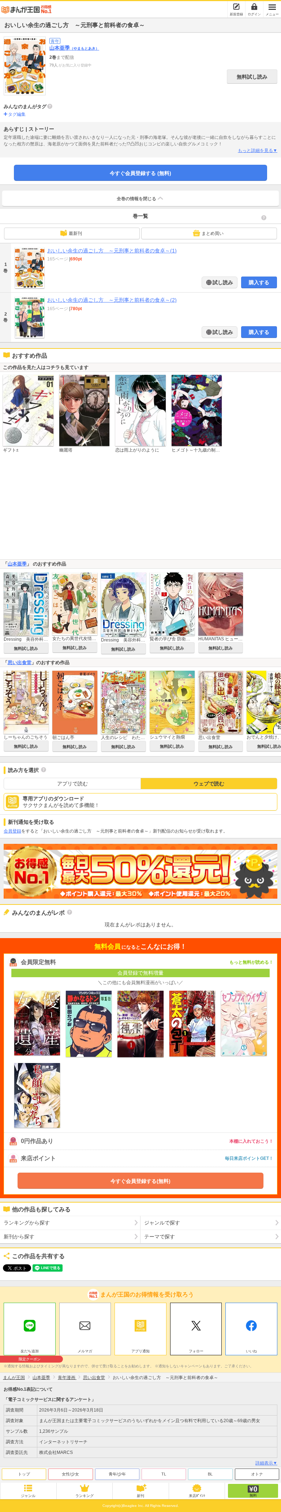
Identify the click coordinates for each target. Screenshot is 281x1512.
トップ (24, 1474)
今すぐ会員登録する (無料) (140, 173)
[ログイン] (254, 6)
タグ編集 (17, 114)
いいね (251, 1351)
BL (210, 1474)
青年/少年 (117, 1474)
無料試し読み (252, 77)
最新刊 (75, 233)
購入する (259, 282)
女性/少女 (70, 1474)
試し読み (222, 282)
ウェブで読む (209, 784)
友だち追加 (30, 1352)
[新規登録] (236, 6)
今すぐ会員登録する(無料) (140, 1181)
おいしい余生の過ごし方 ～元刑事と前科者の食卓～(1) (112, 251)
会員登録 (12, 831)
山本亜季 (74, 48)
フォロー (196, 1351)
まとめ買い (213, 233)
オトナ (257, 1474)
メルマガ (85, 1351)
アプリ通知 (140, 1351)
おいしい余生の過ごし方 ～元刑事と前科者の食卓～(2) (112, 300)
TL (163, 1474)
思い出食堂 (19, 662)
